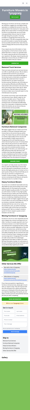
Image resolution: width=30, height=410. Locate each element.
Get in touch (15, 17)
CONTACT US (15, 63)
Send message (15, 331)
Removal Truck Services (9, 340)
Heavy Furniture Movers (9, 345)
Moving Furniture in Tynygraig (11, 348)
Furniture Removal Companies (11, 343)
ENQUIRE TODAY (15, 161)
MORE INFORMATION (15, 299)
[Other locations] (23, 3)
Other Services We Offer (9, 350)
